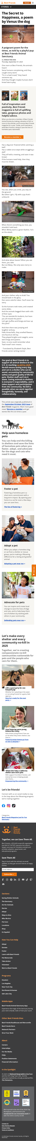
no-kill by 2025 (23, 365)
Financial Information (10, 1062)
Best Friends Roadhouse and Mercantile (16, 1023)
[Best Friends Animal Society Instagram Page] (7, 880)
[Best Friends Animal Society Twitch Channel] (31, 880)
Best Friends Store (8, 1026)
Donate (27, 3)
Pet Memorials (7, 958)
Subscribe (8, 874)
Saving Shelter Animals (10, 898)
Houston (5, 980)
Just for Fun (22, 817)
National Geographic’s (21, 1074)
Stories (4, 908)
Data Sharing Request (8, 1126)
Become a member (12, 137)
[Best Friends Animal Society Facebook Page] (4, 880)
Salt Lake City (7, 994)
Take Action (6, 961)
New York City (7, 987)
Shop (4, 929)
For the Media (7, 1052)
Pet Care (5, 922)
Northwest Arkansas (9, 990)
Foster (4, 951)
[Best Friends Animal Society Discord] (4, 884)
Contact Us (5, 1123)
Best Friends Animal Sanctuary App (15, 1006)
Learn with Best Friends (10, 954)
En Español (6, 932)
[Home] (10, 3)
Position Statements (9, 1058)
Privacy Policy (6, 1128)
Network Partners (8, 1029)
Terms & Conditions (8, 1130)
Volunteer (5, 965)
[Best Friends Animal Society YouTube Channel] (23, 880)
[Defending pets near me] (18, 598)
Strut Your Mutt (7, 1033)
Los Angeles (6, 983)
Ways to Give (6, 915)
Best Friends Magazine (10, 817)
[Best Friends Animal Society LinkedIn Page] (15, 880)
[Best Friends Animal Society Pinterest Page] (11, 880)
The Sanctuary (7, 901)
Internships (6, 1048)
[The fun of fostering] (18, 484)
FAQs (4, 1055)
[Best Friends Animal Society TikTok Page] (27, 880)
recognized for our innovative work (16, 1114)
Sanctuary (5, 819)
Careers (5, 1045)
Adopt (4, 912)
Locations (5, 925)
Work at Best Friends (9, 968)
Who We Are (6, 918)
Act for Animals (7, 905)
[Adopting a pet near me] (18, 541)
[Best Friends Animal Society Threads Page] (19, 880)
